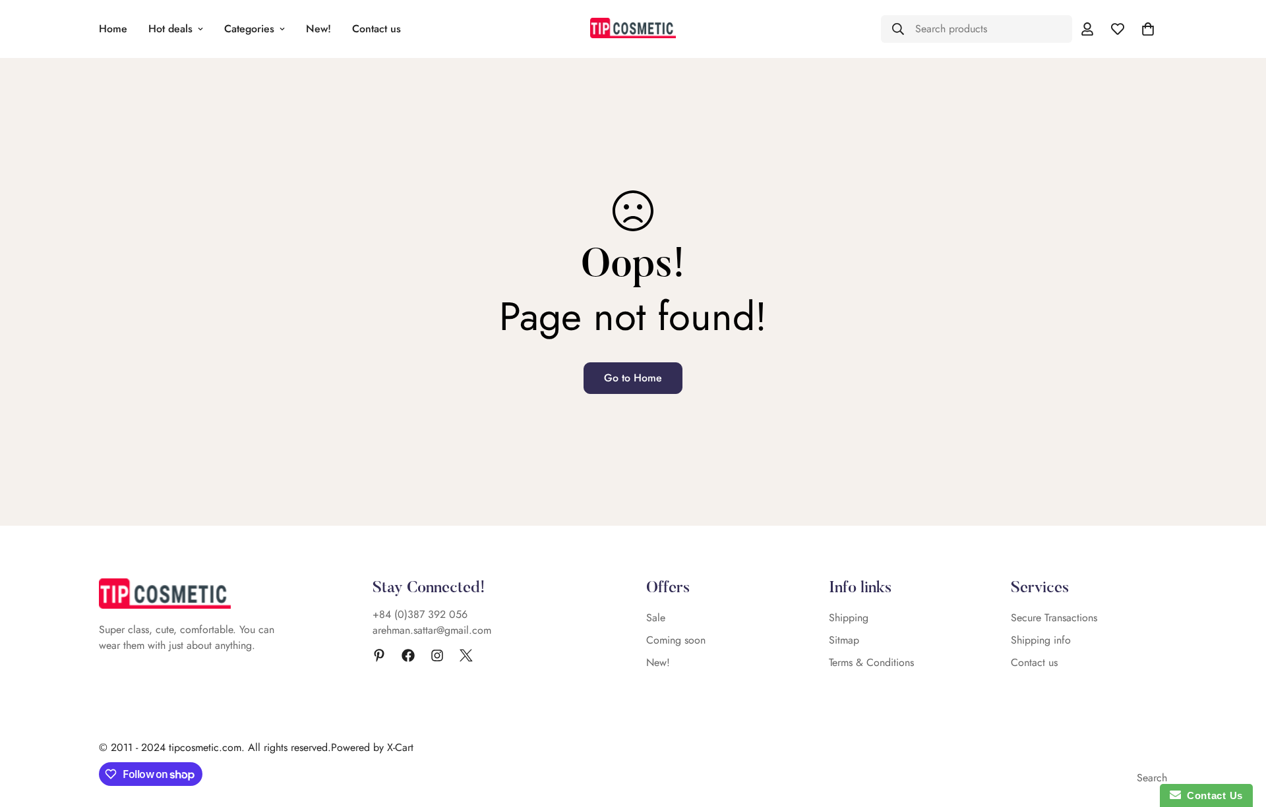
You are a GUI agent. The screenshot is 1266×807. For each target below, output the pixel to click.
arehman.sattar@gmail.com (432, 630)
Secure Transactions (1054, 617)
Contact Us (1212, 795)
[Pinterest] (379, 655)
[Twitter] (466, 655)
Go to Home (633, 377)
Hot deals (170, 28)
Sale (655, 617)
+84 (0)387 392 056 (420, 614)
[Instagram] (437, 655)
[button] (1148, 29)
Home (113, 28)
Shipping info (1041, 640)
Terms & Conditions (871, 662)
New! (318, 28)
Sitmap (844, 640)
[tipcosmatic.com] (633, 28)
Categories (249, 28)
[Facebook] (408, 655)
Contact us (376, 28)
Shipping (848, 617)
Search (1152, 777)
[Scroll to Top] (1240, 735)
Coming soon (676, 640)
